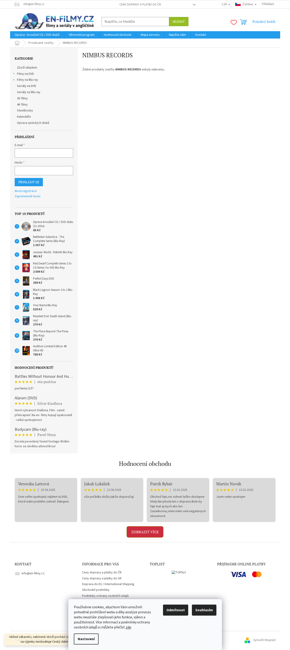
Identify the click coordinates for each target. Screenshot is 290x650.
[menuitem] (37, 35)
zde (128, 627)
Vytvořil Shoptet (264, 640)
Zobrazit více (145, 531)
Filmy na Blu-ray (27, 80)
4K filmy (22, 104)
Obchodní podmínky (96, 590)
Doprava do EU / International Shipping (108, 584)
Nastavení (86, 639)
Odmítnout (175, 610)
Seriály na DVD (26, 86)
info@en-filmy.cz (33, 573)
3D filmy (22, 98)
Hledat (179, 21)
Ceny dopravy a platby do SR (102, 578)
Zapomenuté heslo (28, 196)
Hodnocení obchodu (145, 463)
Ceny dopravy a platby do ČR (140, 5)
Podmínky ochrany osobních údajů (105, 596)
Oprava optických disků (33, 123)
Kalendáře (24, 116)
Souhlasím (204, 610)
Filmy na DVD (25, 74)
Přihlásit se (28, 182)
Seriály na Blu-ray (28, 92)
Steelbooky (25, 110)
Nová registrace (26, 191)
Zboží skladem (27, 67)
